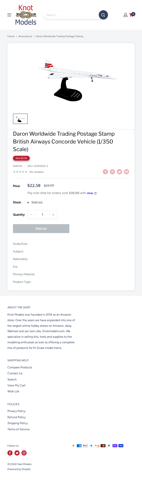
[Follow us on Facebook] (10, 453)
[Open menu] (9, 14)
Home (11, 36)
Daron (17, 166)
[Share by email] (126, 171)
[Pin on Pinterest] (112, 171)
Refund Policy (16, 417)
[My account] (125, 15)
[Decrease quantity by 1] (31, 215)
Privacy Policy (16, 411)
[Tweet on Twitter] (119, 171)
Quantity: (19, 214)
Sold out (41, 228)
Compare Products (19, 367)
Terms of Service (18, 429)
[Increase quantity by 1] (53, 215)
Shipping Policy (17, 423)
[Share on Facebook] (105, 171)
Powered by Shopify (19, 469)
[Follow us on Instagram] (24, 453)
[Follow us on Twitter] (17, 453)
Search (12, 379)
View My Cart (16, 385)
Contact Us (14, 373)
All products (25, 36)
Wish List (13, 391)
